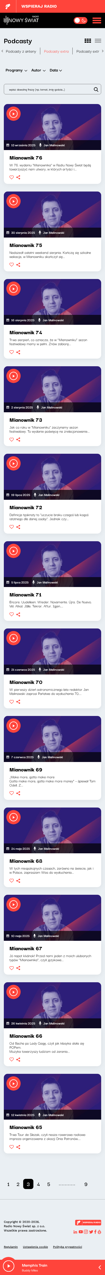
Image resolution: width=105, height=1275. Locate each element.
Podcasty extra (56, 51)
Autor (36, 70)
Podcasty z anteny (21, 51)
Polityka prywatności (67, 1247)
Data (54, 70)
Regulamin (11, 1247)
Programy (14, 70)
